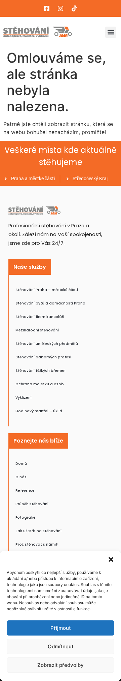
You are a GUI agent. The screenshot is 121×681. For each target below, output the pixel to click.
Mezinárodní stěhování (37, 330)
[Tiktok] (74, 8)
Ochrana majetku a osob (39, 384)
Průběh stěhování (31, 504)
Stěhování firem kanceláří (39, 316)
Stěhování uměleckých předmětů (46, 343)
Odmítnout (61, 646)
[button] (111, 559)
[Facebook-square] (47, 8)
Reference (25, 490)
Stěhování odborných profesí (43, 357)
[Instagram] (60, 8)
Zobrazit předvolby (60, 665)
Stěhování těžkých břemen (40, 370)
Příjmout (60, 628)
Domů (21, 463)
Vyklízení (23, 397)
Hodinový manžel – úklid (38, 411)
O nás (21, 477)
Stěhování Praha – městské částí (46, 289)
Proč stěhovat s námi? (36, 544)
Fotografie (25, 517)
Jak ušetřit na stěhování (38, 530)
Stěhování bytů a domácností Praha (50, 303)
